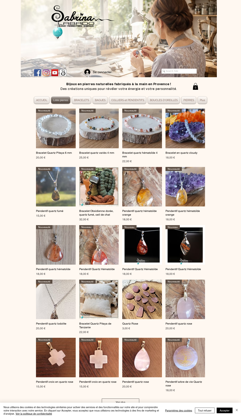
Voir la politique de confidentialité (34, 413)
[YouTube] (54, 72)
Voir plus (120, 402)
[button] (195, 86)
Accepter (225, 410)
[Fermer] (237, 410)
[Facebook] (37, 72)
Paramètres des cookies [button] (178, 410)
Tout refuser (205, 410)
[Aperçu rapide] (142, 299)
